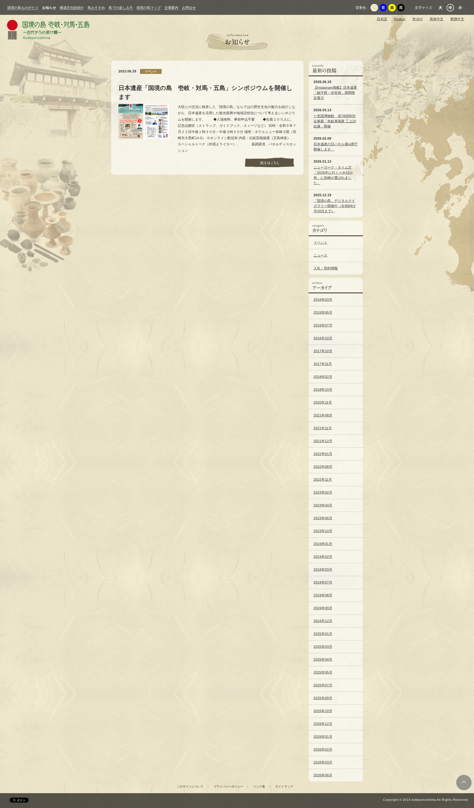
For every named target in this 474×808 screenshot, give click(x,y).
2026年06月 (323, 775)
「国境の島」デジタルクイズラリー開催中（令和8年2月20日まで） (335, 206)
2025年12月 (323, 724)
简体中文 (436, 19)
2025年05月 (323, 672)
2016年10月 (323, 338)
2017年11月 (323, 364)
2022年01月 (323, 454)
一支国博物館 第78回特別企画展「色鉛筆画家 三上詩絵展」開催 (335, 121)
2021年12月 (323, 441)
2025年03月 (323, 647)
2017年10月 (323, 351)
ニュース (320, 255)
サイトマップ (284, 786)
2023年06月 (323, 518)
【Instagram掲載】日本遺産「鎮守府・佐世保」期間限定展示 (335, 93)
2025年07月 (323, 685)
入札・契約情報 (326, 268)
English (399, 19)
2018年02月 (323, 377)
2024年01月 (323, 544)
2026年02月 (323, 749)
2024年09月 (323, 608)
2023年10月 (323, 531)
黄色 (392, 8)
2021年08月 (323, 415)
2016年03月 (323, 300)
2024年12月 (323, 621)
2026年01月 (323, 737)
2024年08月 (323, 595)
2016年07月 (323, 325)
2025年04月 (323, 659)
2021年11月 (323, 428)
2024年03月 (323, 569)
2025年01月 (323, 634)
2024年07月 (323, 582)
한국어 (417, 19)
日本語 (382, 19)
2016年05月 (323, 312)
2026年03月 (323, 762)
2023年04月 (323, 505)
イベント (320, 242)
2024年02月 (323, 557)
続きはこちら (269, 163)
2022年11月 (323, 479)
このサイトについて (190, 786)
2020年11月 (323, 402)
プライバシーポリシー (228, 786)
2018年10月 (323, 390)
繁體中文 (457, 19)
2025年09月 (323, 698)
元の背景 (374, 8)
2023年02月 (323, 492)
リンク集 (259, 786)
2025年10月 (323, 711)
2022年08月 (323, 467)
